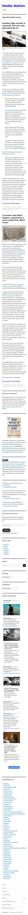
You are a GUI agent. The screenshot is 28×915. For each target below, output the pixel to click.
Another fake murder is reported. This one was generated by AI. (13, 25)
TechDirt (6, 869)
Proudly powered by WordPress (16, 912)
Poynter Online (8, 859)
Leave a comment (6, 203)
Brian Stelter (7, 789)
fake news (15, 208)
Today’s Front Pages (9, 872)
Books (4, 898)
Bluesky (6, 546)
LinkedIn (6, 552)
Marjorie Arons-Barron (10, 834)
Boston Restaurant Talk (10, 787)
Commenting (6, 894)
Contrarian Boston (9, 800)
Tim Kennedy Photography (11, 870)
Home (4, 884)
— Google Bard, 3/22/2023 (9, 487)
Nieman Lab (7, 851)
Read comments (16, 203)
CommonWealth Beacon (10, 798)
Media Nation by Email (8, 908)
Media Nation (13, 6)
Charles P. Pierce (8, 791)
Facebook (6, 544)
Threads (6, 548)
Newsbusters (7, 850)
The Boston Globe (18, 452)
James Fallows (7, 821)
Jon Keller (6, 829)
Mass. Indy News (6, 904)
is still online (9, 295)
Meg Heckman (7, 844)
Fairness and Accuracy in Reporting (13, 812)
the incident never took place (10, 62)
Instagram (6, 553)
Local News (14, 206)
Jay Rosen (6, 823)
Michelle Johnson (8, 846)
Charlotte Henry (8, 793)
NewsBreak (10, 209)
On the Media (7, 855)
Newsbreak (18, 255)
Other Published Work (8, 901)
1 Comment (16, 209)
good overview (17, 152)
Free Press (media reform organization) (14, 813)
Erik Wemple (7, 810)
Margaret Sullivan (8, 832)
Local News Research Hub (10, 831)
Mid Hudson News (21, 208)
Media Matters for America (11, 842)
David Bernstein (8, 806)
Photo (3, 48)
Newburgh (16, 386)
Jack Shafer (7, 819)
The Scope (6, 867)
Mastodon (6, 550)
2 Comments (22, 386)
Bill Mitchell (7, 785)
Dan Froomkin (7, 802)
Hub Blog (6, 817)
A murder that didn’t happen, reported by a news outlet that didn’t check (13, 219)
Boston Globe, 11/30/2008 (11, 506)
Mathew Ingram (8, 836)
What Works (7, 878)
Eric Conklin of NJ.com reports (12, 95)
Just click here (10, 406)
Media (14, 384)
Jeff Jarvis (6, 825)
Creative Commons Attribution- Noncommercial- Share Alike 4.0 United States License (13, 463)
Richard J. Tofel (8, 861)
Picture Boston (7, 857)
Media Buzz (7, 840)
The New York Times (14, 450)
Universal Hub (7, 876)
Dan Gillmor (7, 804)
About (4, 888)
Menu (4, 9)
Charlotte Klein (8, 794)
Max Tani (6, 838)
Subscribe (6, 530)
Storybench (7, 865)
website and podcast (9, 442)
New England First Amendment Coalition (15, 848)
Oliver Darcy (7, 853)
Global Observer (8, 815)
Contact (4, 891)
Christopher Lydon (9, 796)
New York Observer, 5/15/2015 (12, 498)
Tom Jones (6, 874)
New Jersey (4, 209)
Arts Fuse (6, 783)
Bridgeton (10, 208)
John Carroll (7, 827)
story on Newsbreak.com (14, 110)
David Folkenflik (8, 808)
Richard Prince (7, 863)
